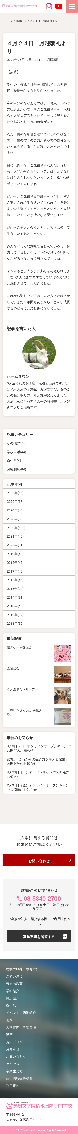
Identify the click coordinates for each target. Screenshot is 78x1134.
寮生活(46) (15, 460)
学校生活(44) (16, 451)
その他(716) (16, 443)
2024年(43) (15, 510)
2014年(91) (15, 597)
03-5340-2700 (42, 898)
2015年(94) (15, 588)
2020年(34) (15, 545)
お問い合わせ (39, 860)
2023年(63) (15, 518)
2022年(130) (16, 527)
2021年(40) (15, 536)
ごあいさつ (14, 976)
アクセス (12, 1063)
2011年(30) (15, 623)
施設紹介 (12, 998)
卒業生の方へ (16, 1071)
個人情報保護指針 (19, 1078)
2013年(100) (16, 606)
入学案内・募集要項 (21, 1027)
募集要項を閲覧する (39, 936)
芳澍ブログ (14, 1041)
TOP (6, 21)
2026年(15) (15, 492)
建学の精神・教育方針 (22, 968)
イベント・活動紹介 (21, 1012)
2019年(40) (15, 553)
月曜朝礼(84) (16, 469)
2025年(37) (15, 501)
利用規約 (12, 1085)
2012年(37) (15, 614)
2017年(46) (15, 571)
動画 (9, 1034)
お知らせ (12, 1049)
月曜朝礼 (53, 59)
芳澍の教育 (14, 983)
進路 (9, 1020)
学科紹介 (12, 990)
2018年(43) (15, 562)
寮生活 (11, 1005)
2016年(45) (15, 579)
